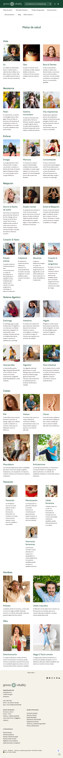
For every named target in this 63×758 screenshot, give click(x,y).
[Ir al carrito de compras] (58, 4)
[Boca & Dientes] (51, 52)
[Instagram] (52, 678)
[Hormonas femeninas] (31, 532)
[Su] (11, 52)
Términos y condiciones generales (36, 723)
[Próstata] (16, 589)
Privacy (5, 750)
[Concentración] (51, 147)
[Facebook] (47, 678)
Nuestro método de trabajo (10, 736)
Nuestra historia (7, 732)
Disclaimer (10, 750)
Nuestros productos (8, 734)
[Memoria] (31, 147)
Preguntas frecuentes (33, 721)
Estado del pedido (31, 717)
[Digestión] (31, 353)
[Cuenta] (55, 4)
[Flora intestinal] (51, 353)
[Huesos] (31, 402)
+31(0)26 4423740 (14, 716)
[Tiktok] (54, 678)
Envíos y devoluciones (33, 725)
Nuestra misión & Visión (9, 738)
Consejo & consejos (32, 713)
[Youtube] (49, 678)
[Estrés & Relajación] (51, 195)
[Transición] (12, 491)
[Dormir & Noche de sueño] (11, 195)
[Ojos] (31, 52)
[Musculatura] (16, 447)
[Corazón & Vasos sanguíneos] (54, 249)
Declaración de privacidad (34, 719)
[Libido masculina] (46, 589)
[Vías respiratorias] (51, 100)
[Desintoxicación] (16, 637)
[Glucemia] (39, 249)
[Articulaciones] (46, 447)
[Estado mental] (31, 195)
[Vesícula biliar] (11, 353)
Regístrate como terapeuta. (10, 740)
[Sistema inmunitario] (31, 100)
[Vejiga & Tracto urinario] (46, 637)
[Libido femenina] (51, 491)
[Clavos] (51, 402)
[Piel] (11, 402)
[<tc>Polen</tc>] (11, 100)
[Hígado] (51, 308)
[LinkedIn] (59, 678)
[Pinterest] (56, 678)
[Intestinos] (31, 308)
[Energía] (11, 147)
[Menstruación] (31, 491)
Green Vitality (38, 750)
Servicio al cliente (31, 715)
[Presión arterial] (9, 249)
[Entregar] (50, 4)
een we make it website (10, 752)
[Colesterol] (24, 249)
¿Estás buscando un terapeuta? (11, 743)
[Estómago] (11, 308)
